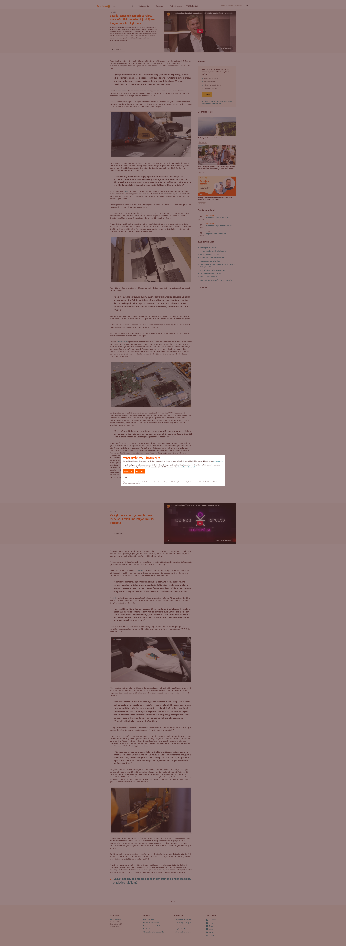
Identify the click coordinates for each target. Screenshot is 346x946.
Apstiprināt (128, 471)
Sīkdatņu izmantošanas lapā (186, 467)
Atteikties (139, 471)
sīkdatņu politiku (218, 461)
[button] (173, 477)
